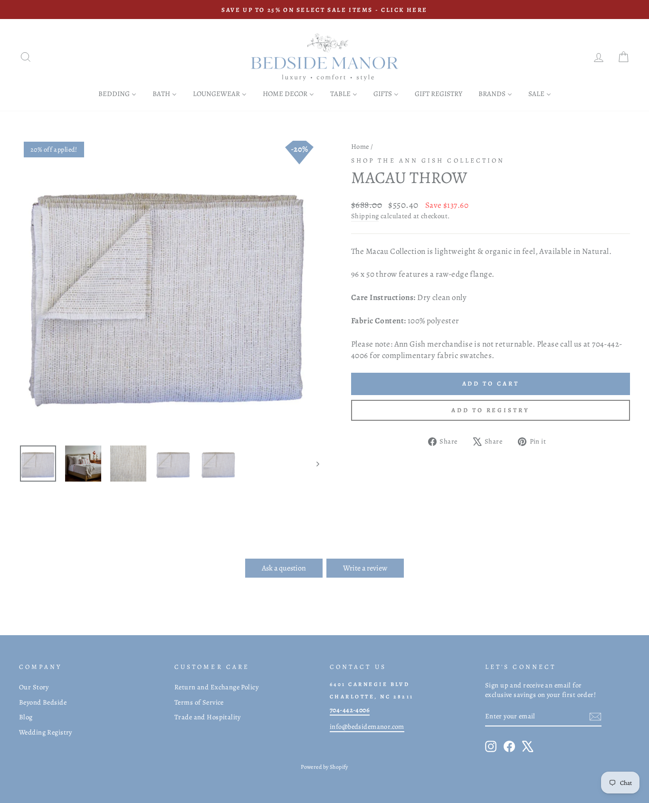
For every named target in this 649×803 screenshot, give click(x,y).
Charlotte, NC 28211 (372, 696)
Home (360, 146)
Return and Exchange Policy (216, 687)
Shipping (365, 216)
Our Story (34, 687)
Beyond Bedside (43, 702)
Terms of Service (199, 702)
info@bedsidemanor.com (367, 726)
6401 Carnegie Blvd (370, 684)
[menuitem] (117, 93)
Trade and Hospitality (207, 717)
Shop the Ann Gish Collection (428, 160)
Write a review (365, 568)
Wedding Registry (45, 732)
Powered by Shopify (324, 767)
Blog (26, 717)
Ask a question (284, 568)
